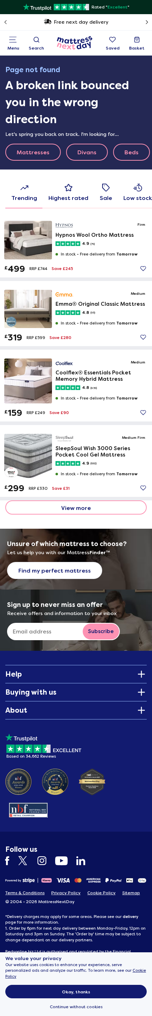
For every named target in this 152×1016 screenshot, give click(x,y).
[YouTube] (65, 860)
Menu (13, 48)
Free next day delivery (81, 22)
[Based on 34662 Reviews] (43, 744)
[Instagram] (45, 860)
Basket (137, 48)
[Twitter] (27, 860)
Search (36, 48)
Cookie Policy (101, 892)
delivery (130, 916)
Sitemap (131, 892)
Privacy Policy (66, 892)
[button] (143, 268)
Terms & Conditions (25, 892)
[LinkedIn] (84, 860)
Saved (112, 48)
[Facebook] (11, 860)
